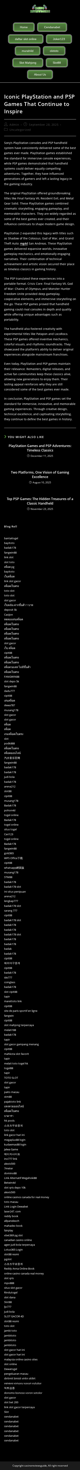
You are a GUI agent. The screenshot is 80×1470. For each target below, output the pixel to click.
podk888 (9, 743)
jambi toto (10, 1330)
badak (8, 949)
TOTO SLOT (11, 1078)
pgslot (8, 1259)
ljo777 (7, 1307)
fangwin (9, 1015)
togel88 (8, 1068)
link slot (9, 557)
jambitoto (10, 1335)
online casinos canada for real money (26, 1197)
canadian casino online (18, 1240)
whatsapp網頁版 (14, 868)
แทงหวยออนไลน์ (14, 1106)
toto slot (9, 591)
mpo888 (9, 1283)
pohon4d (9, 810)
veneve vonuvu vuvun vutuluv (22, 1383)
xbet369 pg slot (13, 1235)
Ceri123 (8, 834)
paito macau (11, 1092)
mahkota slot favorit (16, 1054)
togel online (11, 815)
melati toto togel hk (16, 1063)
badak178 (10, 547)
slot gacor (10, 600)
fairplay (8, 1230)
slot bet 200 (11, 1402)
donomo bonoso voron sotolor (23, 1393)
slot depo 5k (11, 681)
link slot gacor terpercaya (19, 1407)
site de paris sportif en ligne (20, 1011)
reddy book (11, 1216)
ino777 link (10, 1159)
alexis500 (9, 1163)
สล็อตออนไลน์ (12, 753)
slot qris (9, 1278)
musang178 (11, 710)
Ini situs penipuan (15, 891)
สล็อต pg (9, 567)
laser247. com (12, 1211)
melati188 (10, 1030)
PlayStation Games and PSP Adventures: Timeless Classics (40, 448)
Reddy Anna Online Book (19, 1268)
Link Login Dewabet (16, 1206)
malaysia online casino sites (21, 1359)
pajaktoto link (12, 1101)
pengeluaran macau (16, 1373)
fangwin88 (10, 552)
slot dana (9, 1297)
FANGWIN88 (11, 676)
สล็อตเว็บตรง (11, 586)
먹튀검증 (9, 1388)
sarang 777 (10, 910)
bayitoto (9, 543)
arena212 (9, 786)
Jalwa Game (11, 1149)
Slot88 (8, 1302)
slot (6, 739)
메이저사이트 (12, 1154)
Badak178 (10, 805)
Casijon (8, 614)
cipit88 (8, 653)
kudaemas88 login (15, 1144)
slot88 (7, 791)
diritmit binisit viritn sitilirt (19, 1378)
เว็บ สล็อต (9, 648)
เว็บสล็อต (9, 576)
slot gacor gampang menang (21, 1044)
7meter (8, 1168)
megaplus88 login (14, 1140)
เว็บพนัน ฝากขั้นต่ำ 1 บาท (18, 605)
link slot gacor (12, 581)
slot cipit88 (10, 992)
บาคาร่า (8, 1116)
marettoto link (13, 1001)
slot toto (9, 562)
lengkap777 (11, 901)
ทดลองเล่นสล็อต (13, 619)
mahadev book (13, 1226)
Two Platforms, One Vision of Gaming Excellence (40, 474)
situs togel (10, 829)
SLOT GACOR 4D (14, 1316)
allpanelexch (11, 1221)
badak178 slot (12, 886)
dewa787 (9, 705)
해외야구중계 (12, 963)
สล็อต (7, 724)
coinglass (9, 982)
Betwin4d (10, 1182)
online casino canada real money (24, 1273)
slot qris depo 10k (15, 1187)
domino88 (10, 1173)
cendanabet (11, 1416)
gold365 (9, 853)
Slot (6, 1412)
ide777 (8, 977)
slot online (10, 1364)
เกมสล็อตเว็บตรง (13, 734)
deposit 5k (10, 610)
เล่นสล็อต (9, 700)
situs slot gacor (13, 1288)
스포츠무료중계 (13, 1125)
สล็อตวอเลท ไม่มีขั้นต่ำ (17, 667)
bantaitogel (11, 538)
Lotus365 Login (13, 1249)
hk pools (9, 1120)
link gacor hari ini (14, 1135)
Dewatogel (10, 1369)
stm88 (8, 1097)
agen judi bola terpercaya (19, 1244)
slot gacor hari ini (14, 1350)
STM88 (8, 877)
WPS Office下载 (13, 858)
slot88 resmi (11, 1254)
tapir (7, 996)
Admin (14, 125)
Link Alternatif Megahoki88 (20, 1178)
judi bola (9, 777)
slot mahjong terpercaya (19, 1025)
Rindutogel (10, 1292)
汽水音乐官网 (12, 758)
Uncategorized (20, 130)
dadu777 (9, 691)
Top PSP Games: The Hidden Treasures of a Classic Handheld (40, 501)
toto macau (11, 1202)
